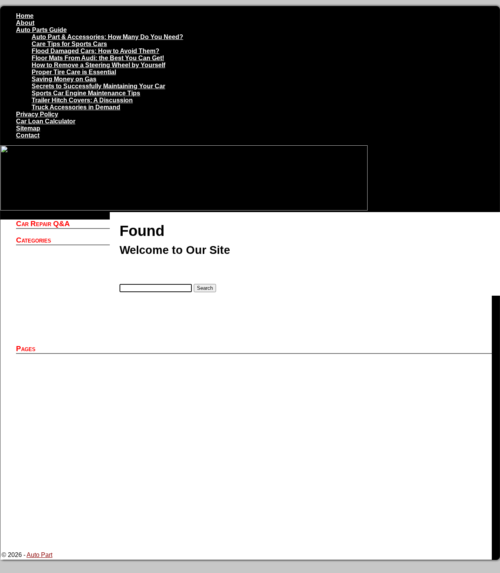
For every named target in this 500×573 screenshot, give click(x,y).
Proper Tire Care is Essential (74, 72)
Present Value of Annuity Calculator (83, 512)
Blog (40, 284)
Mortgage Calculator (62, 498)
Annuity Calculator (60, 371)
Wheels (44, 326)
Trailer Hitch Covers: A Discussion (82, 100)
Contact (27, 135)
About (25, 23)
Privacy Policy (37, 114)
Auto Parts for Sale (60, 378)
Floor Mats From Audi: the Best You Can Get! (98, 58)
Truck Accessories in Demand (76, 107)
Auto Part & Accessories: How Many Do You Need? (107, 37)
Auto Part (47, 263)
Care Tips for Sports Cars (69, 44)
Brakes (44, 291)
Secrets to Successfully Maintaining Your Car (98, 86)
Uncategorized (54, 319)
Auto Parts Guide (41, 30)
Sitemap (28, 128)
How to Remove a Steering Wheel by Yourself (98, 65)
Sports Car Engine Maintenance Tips (86, 93)
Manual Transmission (64, 312)
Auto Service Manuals (64, 270)
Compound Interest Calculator (75, 484)
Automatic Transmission (67, 277)
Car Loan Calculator (45, 121)
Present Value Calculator (69, 505)
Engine (44, 305)
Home (25, 15)
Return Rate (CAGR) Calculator (78, 533)
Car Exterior (51, 298)
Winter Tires (51, 333)
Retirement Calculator (64, 526)
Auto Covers (51, 256)
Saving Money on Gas (64, 79)
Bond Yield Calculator (64, 470)
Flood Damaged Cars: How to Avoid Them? (95, 51)
